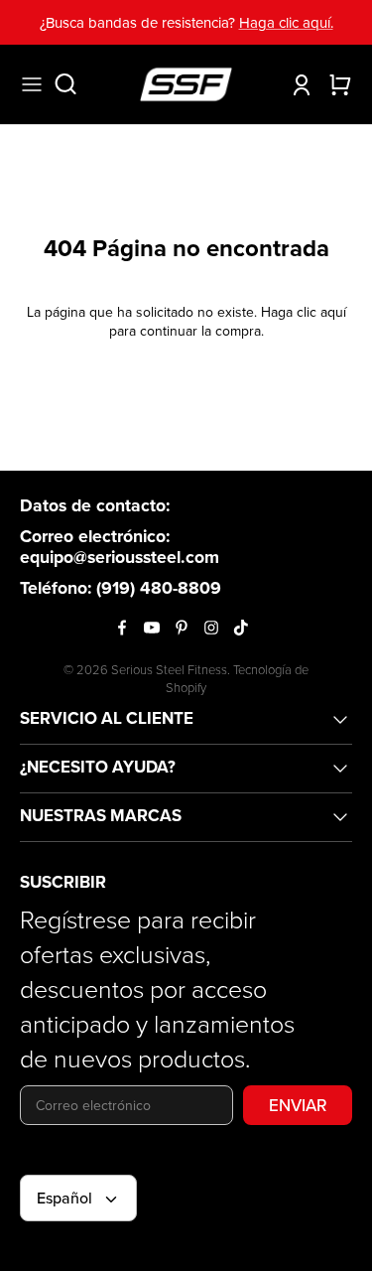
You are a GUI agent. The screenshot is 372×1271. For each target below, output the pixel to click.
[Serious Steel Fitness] (186, 84)
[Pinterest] (181, 628)
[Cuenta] (296, 84)
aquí (333, 312)
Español (64, 1197)
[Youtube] (152, 628)
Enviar (298, 1105)
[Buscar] (75, 84)
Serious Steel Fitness (169, 669)
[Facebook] (122, 628)
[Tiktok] (241, 628)
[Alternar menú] (32, 84)
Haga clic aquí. (286, 22)
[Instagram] (211, 628)
